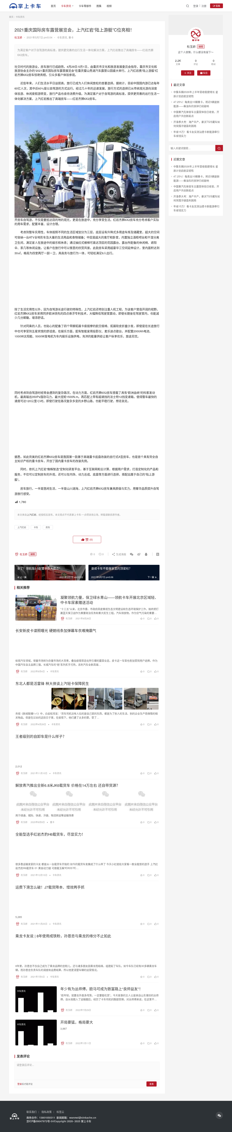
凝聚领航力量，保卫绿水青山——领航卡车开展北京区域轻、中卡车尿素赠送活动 (109, 600)
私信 (205, 72)
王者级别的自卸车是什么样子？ (40, 736)
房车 (48, 527)
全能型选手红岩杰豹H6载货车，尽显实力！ (50, 834)
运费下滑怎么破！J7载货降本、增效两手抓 (49, 887)
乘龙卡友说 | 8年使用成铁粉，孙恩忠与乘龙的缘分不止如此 (63, 935)
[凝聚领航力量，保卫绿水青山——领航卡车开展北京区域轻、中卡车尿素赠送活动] (36, 608)
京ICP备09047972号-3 (39, 1121)
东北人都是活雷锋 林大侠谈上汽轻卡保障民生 (52, 683)
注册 (203, 6)
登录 (195, 6)
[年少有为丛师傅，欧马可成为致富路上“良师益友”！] (36, 999)
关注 (189, 72)
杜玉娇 (18, 37)
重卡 (71, 37)
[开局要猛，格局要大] (36, 1032)
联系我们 (31, 1111)
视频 (109, 6)
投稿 (217, 5)
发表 (151, 1083)
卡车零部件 (85, 6)
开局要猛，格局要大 (76, 1022)
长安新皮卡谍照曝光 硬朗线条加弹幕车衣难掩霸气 (55, 630)
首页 (53, 6)
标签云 (60, 1111)
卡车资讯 (66, 6)
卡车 (36, 527)
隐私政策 (47, 1111)
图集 (99, 6)
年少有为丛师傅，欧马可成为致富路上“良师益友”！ (101, 988)
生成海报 (120, 554)
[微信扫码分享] (131, 554)
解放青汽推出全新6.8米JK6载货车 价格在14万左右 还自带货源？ (67, 785)
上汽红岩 (21, 527)
